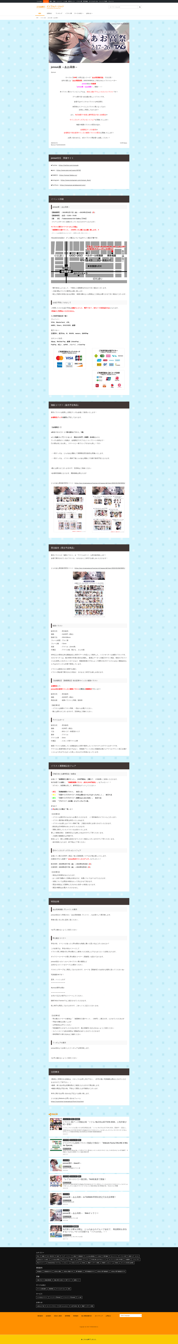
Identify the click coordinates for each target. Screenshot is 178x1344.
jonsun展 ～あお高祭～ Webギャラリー (81, 1213)
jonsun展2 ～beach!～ (72, 1163)
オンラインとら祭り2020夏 (116, 1259)
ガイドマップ (99, 1316)
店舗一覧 (39, 1280)
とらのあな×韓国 (55, 1259)
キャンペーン (114, 1256)
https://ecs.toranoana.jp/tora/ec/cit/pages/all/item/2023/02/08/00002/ (100, 483)
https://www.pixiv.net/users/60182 (69, 170)
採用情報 (67, 1316)
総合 (40, 13)
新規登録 (51, 1288)
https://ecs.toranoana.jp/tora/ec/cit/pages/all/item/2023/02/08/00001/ (100, 568)
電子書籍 (85, 1)
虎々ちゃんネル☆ (63, 1306)
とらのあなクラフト (42, 1297)
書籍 (43, 1256)
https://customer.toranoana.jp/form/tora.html (67, 1101)
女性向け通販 (57, 1271)
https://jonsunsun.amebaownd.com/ (73, 185)
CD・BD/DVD (50, 1256)
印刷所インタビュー (107, 1262)
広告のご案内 (58, 1316)
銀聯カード (76, 1280)
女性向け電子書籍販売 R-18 (118, 1271)
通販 (51, 1)
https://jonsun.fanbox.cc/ (68, 175)
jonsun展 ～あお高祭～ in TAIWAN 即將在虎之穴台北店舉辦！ (89, 1197)
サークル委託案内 (41, 1288)
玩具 (58, 1256)
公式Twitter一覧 (75, 1306)
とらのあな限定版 (90, 1256)
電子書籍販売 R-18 (89, 1271)
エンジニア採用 (103, 1)
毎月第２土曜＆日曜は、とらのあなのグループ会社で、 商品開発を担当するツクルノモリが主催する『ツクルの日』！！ (95, 1230)
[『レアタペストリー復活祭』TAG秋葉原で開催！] (56, 1181)
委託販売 (40, 1316)
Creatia (116, 1262)
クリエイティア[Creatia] (69, 1297)
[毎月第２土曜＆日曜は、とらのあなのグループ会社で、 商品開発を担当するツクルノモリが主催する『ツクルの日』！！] (56, 1231)
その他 (99, 1256)
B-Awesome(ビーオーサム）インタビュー (58, 1262)
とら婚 (65, 1)
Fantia (83, 1262)
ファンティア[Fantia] (55, 1297)
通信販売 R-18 (47, 1271)
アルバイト (111, 1)
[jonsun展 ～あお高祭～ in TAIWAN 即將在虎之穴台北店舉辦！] (56, 1199)
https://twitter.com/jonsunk (68, 165)
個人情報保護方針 (86, 1316)
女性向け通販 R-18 (68, 1271)
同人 (38, 1256)
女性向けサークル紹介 (42, 1259)
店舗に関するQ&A (58, 1280)
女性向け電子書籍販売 (102, 1271)
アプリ (87, 1259)
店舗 (54, 1)
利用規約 (75, 1316)
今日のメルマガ (75, 1262)
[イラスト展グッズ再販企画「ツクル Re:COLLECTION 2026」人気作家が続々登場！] (56, 1124)
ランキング (59, 13)
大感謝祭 (127, 1259)
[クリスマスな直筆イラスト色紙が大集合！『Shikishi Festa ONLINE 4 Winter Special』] (56, 1145)
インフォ (46, 1)
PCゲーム (64, 1259)
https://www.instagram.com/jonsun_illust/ (76, 180)
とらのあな (39, 1)
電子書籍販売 (79, 1271)
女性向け (49, 13)
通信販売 (80, 1256)
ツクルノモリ (136, 1259)
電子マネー (68, 1280)
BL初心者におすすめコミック (98, 1259)
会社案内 (48, 1316)
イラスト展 (79, 1)
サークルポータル (93, 1)
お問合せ (108, 1316)
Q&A (69, 1288)
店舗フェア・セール (133, 1256)
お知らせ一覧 (40, 1306)
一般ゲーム (72, 1259)
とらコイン (59, 1)
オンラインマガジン (52, 1306)
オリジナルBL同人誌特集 (127, 1262)
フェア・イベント (66, 1256)
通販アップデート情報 (93, 1262)
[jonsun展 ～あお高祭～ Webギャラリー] (56, 1215)
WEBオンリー (71, 1)
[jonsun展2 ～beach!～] (56, 1165)
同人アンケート (41, 1262)
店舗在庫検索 (47, 1280)
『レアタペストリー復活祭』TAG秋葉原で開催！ (84, 1179)
